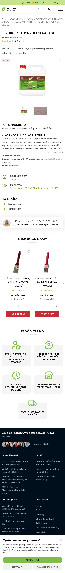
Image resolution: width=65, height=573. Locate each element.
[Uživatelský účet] (49, 9)
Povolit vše (32, 560)
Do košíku (20, 314)
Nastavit (17, 567)
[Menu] (60, 9)
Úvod (3, 18)
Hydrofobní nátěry (24, 22)
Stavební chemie (15, 19)
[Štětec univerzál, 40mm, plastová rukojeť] (47, 262)
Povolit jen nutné (47, 567)
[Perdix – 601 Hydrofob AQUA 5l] (32, 80)
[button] (62, 284)
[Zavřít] (61, 540)
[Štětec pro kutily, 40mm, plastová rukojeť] (18, 262)
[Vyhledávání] (37, 9)
